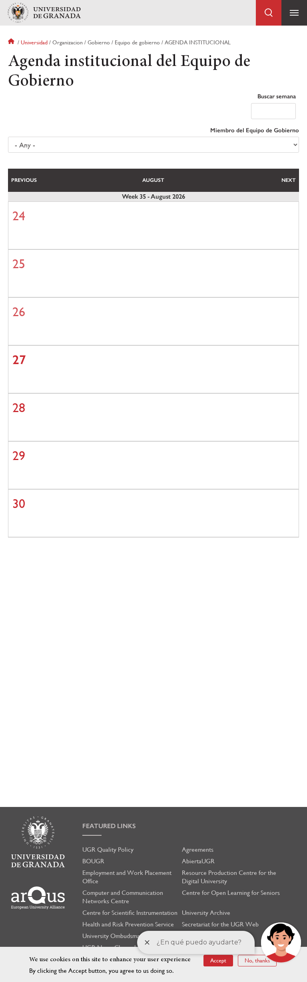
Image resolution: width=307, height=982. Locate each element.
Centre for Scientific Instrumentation (129, 912)
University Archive (206, 912)
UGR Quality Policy (108, 849)
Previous (24, 180)
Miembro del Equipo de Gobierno (254, 130)
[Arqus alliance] (38, 897)
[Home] (44, 13)
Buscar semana (276, 96)
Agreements (197, 849)
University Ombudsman (112, 936)
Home (12, 42)
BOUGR (93, 861)
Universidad (34, 42)
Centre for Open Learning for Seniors (231, 892)
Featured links (109, 826)
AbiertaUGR (198, 861)
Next (288, 180)
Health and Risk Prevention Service (128, 924)
